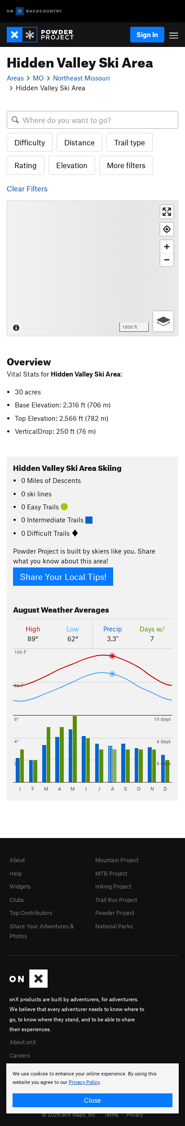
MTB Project (111, 873)
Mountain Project (116, 860)
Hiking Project (113, 886)
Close (92, 1100)
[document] (92, 1088)
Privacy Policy (84, 1082)
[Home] (45, 34)
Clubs (16, 899)
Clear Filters (27, 188)
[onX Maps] (28, 985)
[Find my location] (166, 229)
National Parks (114, 926)
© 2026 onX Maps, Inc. (69, 1114)
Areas (15, 78)
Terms (111, 1114)
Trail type (129, 142)
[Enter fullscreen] (166, 211)
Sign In (147, 34)
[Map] (92, 268)
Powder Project (114, 912)
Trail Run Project (116, 899)
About (17, 860)
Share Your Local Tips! (63, 576)
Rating (25, 165)
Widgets (20, 886)
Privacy (134, 1114)
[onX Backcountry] (34, 11)
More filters (126, 165)
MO (38, 78)
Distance (79, 142)
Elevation (72, 165)
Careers (19, 1055)
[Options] (163, 321)
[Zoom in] (166, 246)
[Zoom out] (166, 259)
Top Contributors (30, 912)
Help (15, 873)
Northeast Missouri (81, 78)
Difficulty (29, 142)
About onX (22, 1042)
